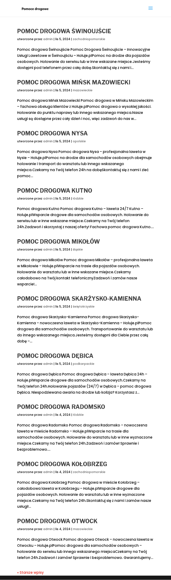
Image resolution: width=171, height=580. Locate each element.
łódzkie (78, 198)
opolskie (79, 141)
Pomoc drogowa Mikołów (58, 241)
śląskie (78, 249)
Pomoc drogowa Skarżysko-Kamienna (79, 298)
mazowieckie (82, 90)
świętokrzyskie (83, 306)
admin (48, 39)
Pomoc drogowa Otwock (57, 521)
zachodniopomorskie (89, 39)
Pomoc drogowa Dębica (55, 355)
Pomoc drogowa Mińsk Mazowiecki (73, 82)
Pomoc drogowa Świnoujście (64, 31)
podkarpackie (83, 364)
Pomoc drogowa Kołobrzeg (62, 464)
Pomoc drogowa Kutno (54, 190)
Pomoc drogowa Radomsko (61, 406)
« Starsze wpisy (30, 572)
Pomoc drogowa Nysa (52, 133)
